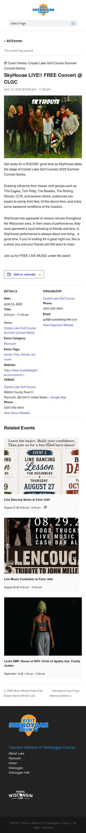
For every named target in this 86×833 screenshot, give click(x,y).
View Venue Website (17, 413)
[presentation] (41, 466)
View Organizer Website (58, 325)
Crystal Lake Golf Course (20, 387)
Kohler (13, 763)
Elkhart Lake (16, 753)
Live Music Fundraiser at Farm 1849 (28, 579)
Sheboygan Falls (19, 772)
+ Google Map (57, 397)
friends (25, 354)
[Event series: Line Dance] (45, 507)
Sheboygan (16, 768)
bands (8, 354)
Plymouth (10, 344)
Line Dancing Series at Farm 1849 (27, 499)
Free (16, 354)
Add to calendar (25, 274)
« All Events (13, 40)
